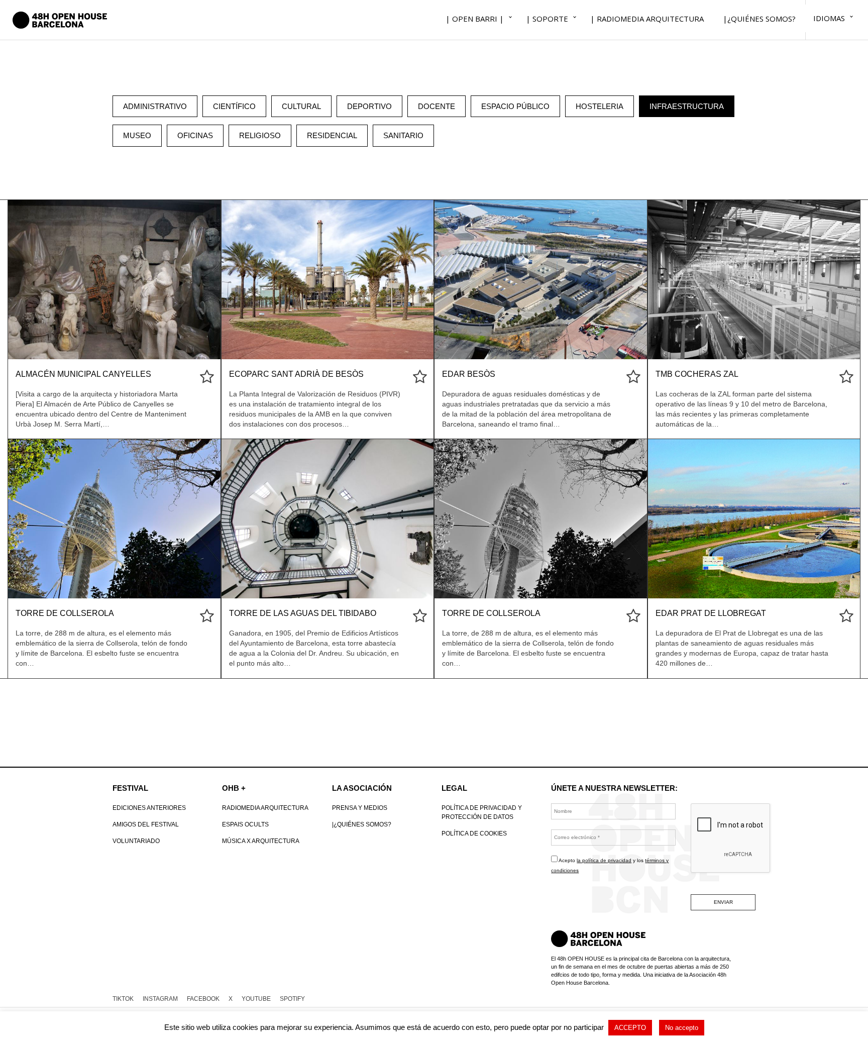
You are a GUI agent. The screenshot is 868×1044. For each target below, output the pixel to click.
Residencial (332, 135)
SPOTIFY (292, 998)
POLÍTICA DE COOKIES (474, 833)
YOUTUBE (256, 998)
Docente (436, 106)
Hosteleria (599, 106)
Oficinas (195, 135)
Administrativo (155, 106)
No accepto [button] (681, 1027)
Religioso (260, 135)
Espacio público (515, 106)
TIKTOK (123, 998)
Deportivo (369, 106)
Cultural (301, 106)
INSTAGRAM (160, 998)
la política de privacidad (604, 860)
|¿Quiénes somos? (361, 824)
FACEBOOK (203, 998)
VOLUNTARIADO (136, 841)
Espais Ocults (245, 824)
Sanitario (403, 135)
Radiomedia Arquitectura (265, 807)
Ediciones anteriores (149, 807)
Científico (234, 106)
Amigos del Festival (146, 824)
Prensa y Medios (359, 807)
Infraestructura (686, 106)
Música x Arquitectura (260, 841)
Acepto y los (610, 865)
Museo (137, 135)
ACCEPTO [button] (630, 1027)
